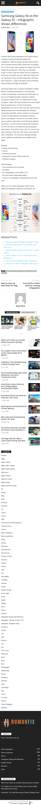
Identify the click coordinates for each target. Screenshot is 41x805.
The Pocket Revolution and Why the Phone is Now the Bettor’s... (13, 429)
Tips (2, 691)
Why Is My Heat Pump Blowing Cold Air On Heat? (13, 418)
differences (10, 271)
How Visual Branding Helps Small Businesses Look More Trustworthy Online (14, 375)
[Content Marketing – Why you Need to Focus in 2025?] (7, 320)
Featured (4, 560)
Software (4, 681)
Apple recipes (5, 482)
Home (2, 8)
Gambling (4, 580)
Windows (4, 707)
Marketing (4, 654)
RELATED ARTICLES (12, 312)
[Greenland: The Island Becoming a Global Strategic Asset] (34, 365)
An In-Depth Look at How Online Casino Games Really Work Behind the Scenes (19, 788)
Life (2, 647)
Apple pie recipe (6, 479)
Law (2, 644)
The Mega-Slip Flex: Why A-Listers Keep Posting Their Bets (13, 439)
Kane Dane (6, 27)
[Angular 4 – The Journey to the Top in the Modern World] (34, 320)
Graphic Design (6, 590)
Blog (2, 496)
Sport (3, 684)
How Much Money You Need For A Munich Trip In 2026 (13, 396)
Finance (3, 563)
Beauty (3, 492)
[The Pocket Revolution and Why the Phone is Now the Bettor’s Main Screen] (34, 431)
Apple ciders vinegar (8, 465)
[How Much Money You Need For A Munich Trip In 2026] (34, 398)
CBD (2, 519)
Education (4, 546)
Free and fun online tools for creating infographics (31, 285)
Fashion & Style (6, 556)
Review (3, 674)
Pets (2, 664)
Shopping (4, 677)
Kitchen (3, 640)
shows (4, 273)
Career (3, 512)
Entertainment (5, 549)
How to (3, 610)
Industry (3, 613)
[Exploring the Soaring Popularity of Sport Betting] (34, 409)
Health (3, 600)
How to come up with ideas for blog (9, 284)
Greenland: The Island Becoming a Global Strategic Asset (13, 363)
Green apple (5, 593)
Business (4, 502)
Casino (3, 516)
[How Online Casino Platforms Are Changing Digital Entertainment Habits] (34, 387)
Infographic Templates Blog (10, 623)
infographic (25, 271)
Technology (5, 687)
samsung (33, 271)
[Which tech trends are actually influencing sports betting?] (34, 343)
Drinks (3, 539)
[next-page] (22, 333)
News (3, 660)
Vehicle (3, 701)
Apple (3, 459)
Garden (3, 586)
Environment (5, 553)
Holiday (3, 603)
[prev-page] (19, 333)
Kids (2, 637)
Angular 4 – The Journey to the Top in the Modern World (33, 328)
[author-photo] (20, 298)
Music (3, 657)
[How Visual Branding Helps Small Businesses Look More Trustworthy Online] (34, 376)
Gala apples (5, 576)
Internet (3, 630)
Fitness (3, 566)
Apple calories (5, 462)
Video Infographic (7, 704)
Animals (3, 455)
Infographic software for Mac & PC (12, 620)
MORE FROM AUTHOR (28, 312)
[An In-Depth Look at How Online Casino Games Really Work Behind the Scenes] (34, 354)
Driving (3, 543)
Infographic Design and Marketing (12, 617)
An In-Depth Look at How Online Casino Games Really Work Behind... (13, 353)
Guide (3, 597)
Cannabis (4, 506)
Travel (3, 694)
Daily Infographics (11, 8)
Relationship (5, 671)
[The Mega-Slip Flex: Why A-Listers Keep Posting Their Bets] (34, 441)
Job (2, 634)
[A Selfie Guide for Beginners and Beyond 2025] (20, 320)
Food (2, 570)
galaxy (17, 271)
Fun (2, 573)
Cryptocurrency (6, 526)
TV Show (4, 697)
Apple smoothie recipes (9, 486)
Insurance (4, 627)
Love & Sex (5, 650)
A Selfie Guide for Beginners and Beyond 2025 (19, 327)
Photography (5, 667)
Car (2, 509)
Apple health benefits (8, 469)
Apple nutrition (6, 475)
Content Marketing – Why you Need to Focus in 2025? (7, 327)
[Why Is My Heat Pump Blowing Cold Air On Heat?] (34, 420)
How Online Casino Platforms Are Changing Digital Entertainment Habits (12, 386)
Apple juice (4, 472)
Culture (3, 529)
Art (2, 489)
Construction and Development (11, 523)
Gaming (3, 583)
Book (3, 499)
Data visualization (7, 536)
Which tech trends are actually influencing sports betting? (13, 341)
